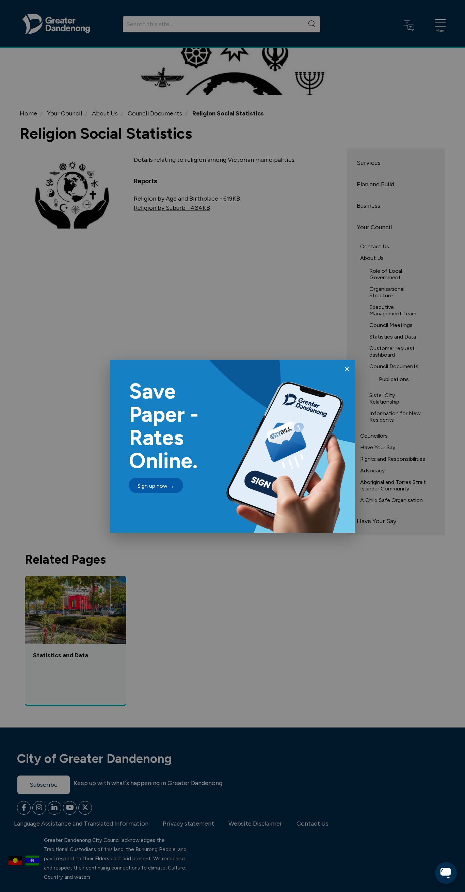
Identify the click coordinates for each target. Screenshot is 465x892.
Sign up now (156, 486)
